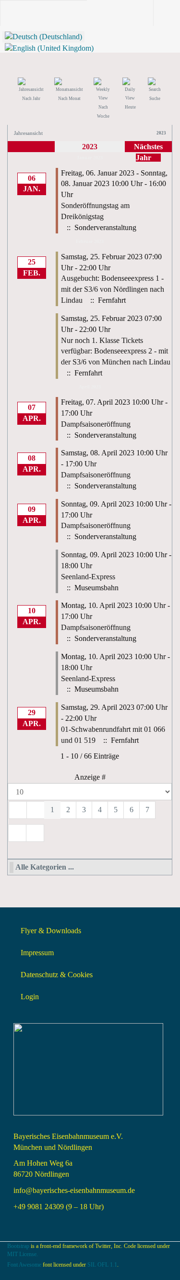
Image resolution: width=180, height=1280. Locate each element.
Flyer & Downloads (51, 931)
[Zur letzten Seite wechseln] (35, 833)
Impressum (37, 953)
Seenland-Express (88, 577)
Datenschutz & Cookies (57, 975)
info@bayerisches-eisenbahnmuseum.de (74, 1190)
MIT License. (22, 1254)
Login (30, 997)
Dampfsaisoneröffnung (96, 424)
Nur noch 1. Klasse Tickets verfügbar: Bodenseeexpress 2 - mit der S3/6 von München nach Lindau (115, 351)
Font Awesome (24, 1264)
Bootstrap (18, 1246)
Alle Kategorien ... (44, 867)
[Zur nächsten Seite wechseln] (17, 833)
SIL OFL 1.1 (102, 1264)
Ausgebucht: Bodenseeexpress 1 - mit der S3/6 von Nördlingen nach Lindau (112, 289)
